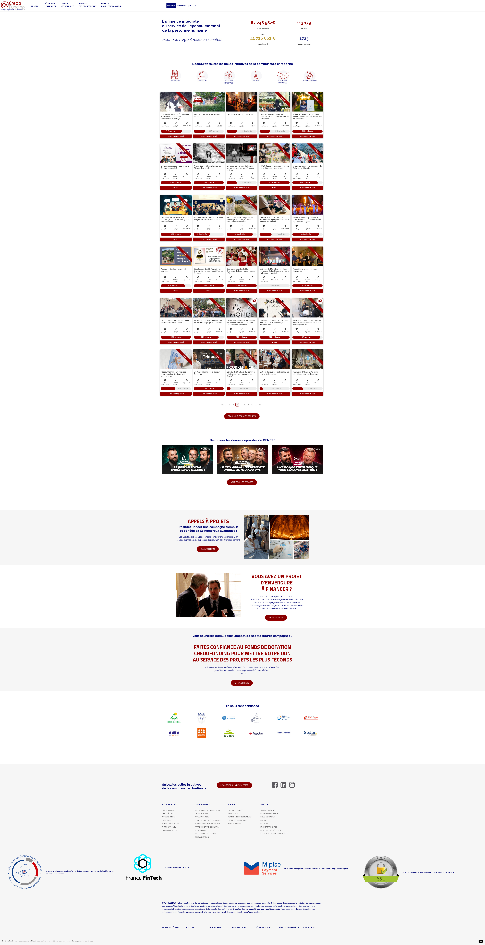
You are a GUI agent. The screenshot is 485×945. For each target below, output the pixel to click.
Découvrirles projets (50, 5)
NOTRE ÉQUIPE (168, 813)
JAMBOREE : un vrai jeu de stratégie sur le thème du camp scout (274, 167)
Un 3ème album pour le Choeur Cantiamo (207, 373)
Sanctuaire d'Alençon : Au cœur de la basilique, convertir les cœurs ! (307, 373)
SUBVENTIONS (200, 830)
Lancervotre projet (67, 5)
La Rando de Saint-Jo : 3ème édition (241, 114)
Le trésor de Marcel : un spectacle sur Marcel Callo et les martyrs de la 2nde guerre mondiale (274, 271)
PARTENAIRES (167, 820)
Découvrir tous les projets (242, 416)
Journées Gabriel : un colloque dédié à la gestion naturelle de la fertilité (208, 218)
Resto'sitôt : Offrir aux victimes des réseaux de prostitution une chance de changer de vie (307, 322)
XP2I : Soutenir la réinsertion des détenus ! (207, 115)
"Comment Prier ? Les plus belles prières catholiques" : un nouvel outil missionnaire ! (307, 116)
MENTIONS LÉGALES (170, 927)
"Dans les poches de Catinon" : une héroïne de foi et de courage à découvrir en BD (274, 322)
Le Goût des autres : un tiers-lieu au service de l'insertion (274, 373)
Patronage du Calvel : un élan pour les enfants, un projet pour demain (208, 321)
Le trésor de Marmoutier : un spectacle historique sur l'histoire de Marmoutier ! (274, 116)
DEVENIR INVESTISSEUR (269, 813)
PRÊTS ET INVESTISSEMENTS (205, 833)
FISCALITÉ (264, 823)
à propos (35, 6)
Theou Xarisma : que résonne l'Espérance (305, 270)
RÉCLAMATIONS (239, 927)
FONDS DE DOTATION (170, 823)
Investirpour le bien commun (111, 5)
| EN (189, 5)
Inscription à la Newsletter (234, 785)
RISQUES (263, 820)
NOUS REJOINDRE (168, 817)
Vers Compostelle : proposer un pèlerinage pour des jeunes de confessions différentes (240, 219)
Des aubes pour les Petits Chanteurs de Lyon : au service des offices (241, 271)
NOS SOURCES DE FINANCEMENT (207, 810)
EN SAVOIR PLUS (276, 618)
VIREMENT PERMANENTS (237, 820)
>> (260, 405)
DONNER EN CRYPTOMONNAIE (239, 817)
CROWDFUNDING (201, 813)
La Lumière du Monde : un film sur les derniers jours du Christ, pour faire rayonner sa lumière (241, 322)
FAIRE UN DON (233, 813)
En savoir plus (88, 941)
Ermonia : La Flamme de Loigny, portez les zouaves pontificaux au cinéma (240, 168)
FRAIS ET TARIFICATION (268, 827)
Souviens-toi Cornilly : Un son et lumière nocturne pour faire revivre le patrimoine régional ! (307, 219)
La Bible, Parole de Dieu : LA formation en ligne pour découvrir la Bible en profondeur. (274, 219)
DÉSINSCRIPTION (263, 927)
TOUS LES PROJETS (235, 810)
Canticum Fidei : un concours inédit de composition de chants (175, 321)
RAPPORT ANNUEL (169, 827)
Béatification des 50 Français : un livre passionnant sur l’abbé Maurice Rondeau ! (208, 271)
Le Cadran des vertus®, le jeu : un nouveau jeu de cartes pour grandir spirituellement (175, 219)
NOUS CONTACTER (169, 830)
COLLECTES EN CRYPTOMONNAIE (207, 820)
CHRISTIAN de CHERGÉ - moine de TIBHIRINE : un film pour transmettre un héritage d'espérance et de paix (175, 117)
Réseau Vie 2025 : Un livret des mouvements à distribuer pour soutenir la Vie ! (173, 374)
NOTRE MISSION (168, 810)
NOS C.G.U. (190, 927)
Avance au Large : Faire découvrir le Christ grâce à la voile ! (307, 167)
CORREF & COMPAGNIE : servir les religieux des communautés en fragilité (241, 374)
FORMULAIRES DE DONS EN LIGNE (208, 823)
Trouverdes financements (87, 5)
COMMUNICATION (202, 837)
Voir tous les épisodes (242, 482)
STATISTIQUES (308, 927)
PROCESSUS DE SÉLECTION (270, 830)
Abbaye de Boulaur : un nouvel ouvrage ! (173, 270)
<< (222, 405)
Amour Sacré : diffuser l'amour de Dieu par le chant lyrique (207, 167)
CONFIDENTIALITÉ (217, 927)
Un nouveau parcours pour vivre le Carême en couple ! (175, 167)
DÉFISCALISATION (234, 823)
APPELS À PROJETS (202, 817)
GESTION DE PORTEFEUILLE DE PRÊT (274, 833)
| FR (194, 5)
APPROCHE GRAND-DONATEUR (207, 827)
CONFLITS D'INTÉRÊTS (289, 927)
